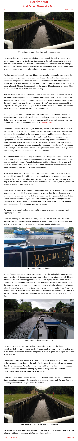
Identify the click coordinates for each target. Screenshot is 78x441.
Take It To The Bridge (12, 438)
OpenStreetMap (47, 123)
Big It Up (70, 438)
